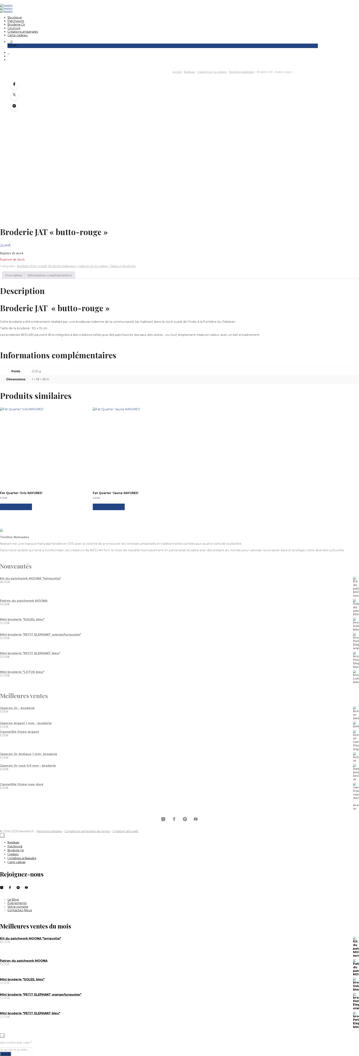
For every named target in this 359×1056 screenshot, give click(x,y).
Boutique (14, 17)
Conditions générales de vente (87, 831)
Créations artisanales (22, 31)
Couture (13, 28)
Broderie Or (16, 24)
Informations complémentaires (49, 275)
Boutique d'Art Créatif (32, 266)
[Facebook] (14, 84)
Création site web (125, 831)
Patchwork (15, 21)
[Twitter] (14, 95)
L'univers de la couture (212, 72)
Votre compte (17, 906)
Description (13, 275)
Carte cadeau (17, 35)
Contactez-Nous (19, 910)
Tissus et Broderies (123, 266)
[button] (10, 42)
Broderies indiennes (241, 72)
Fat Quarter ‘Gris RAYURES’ (21, 493)
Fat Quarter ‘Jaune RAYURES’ (116, 493)
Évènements (17, 903)
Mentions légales (49, 831)
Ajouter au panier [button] (16, 506)
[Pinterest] (14, 106)
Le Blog (13, 899)
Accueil (176, 72)
